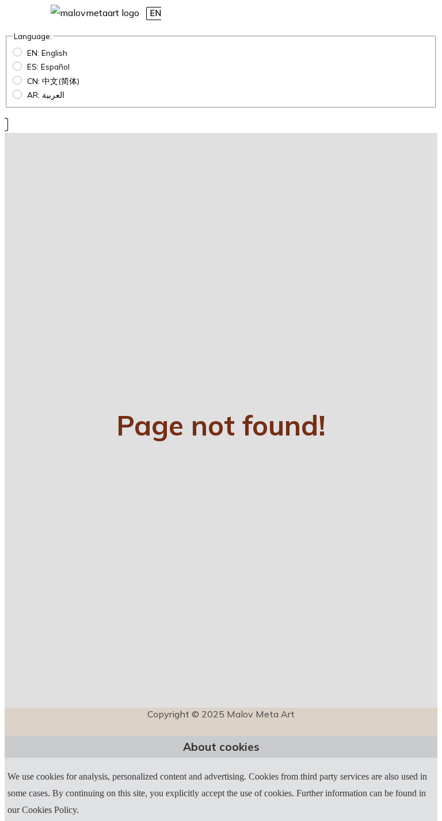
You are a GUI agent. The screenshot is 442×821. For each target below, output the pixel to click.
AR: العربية (45, 95)
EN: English (47, 53)
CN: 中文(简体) (53, 81)
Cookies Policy (49, 810)
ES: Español (48, 66)
